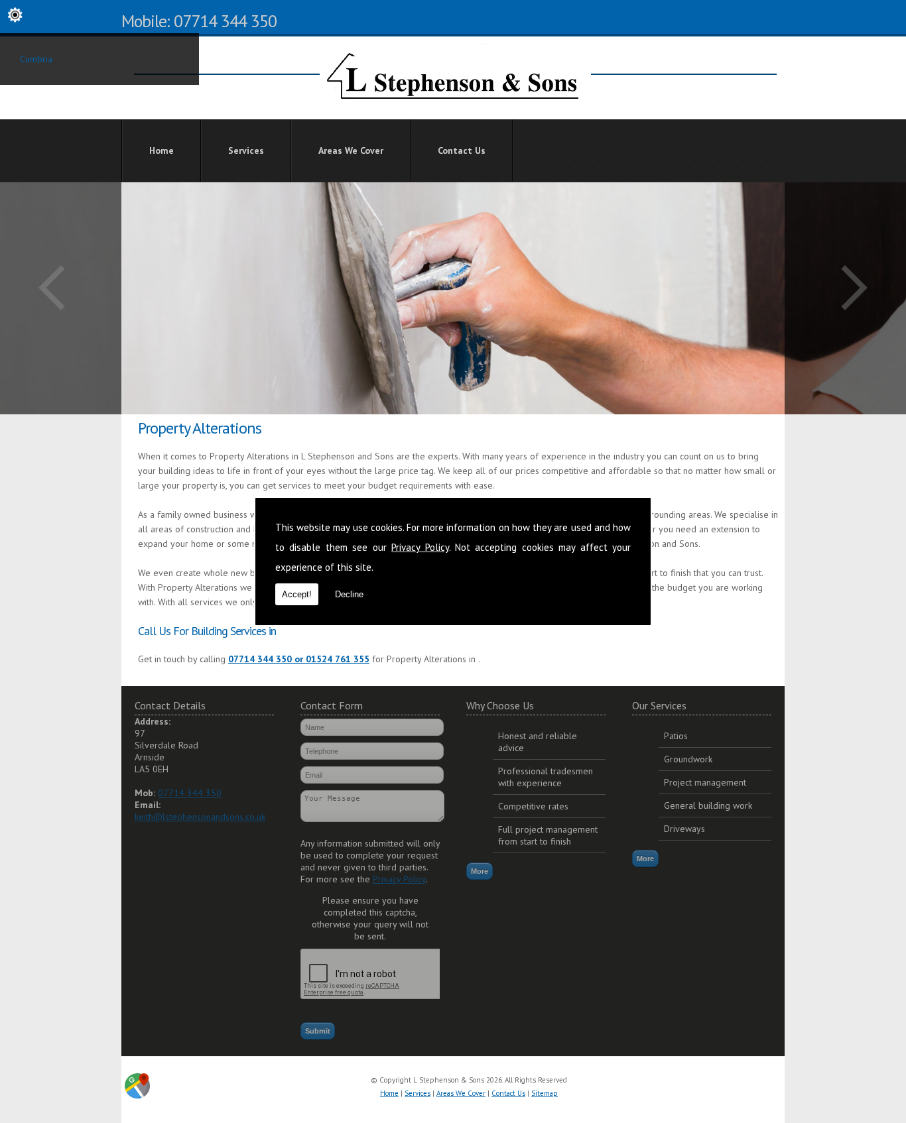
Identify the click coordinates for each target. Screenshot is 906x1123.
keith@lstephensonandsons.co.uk (200, 817)
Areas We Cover (350, 150)
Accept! (297, 594)
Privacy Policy (419, 547)
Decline (349, 594)
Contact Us (461, 150)
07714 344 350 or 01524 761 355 (298, 659)
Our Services (659, 705)
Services (246, 150)
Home (161, 150)
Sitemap (544, 1093)
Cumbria (36, 59)
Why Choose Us (500, 705)
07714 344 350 (190, 793)
